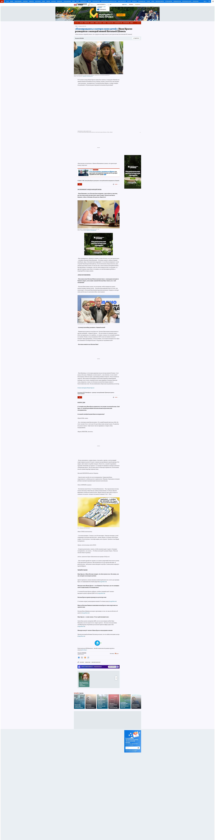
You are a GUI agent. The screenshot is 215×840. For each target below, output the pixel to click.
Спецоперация (18, 1)
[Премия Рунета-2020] (91, 4)
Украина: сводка (98, 22)
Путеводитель (168, 1)
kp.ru (117, 653)
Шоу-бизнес (82, 662)
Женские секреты (160, 1)
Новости (81, 22)
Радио (125, 4)
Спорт (77, 1)
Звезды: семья (87, 662)
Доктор (129, 1)
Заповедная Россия (118, 22)
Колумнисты (83, 1)
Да (98, 9)
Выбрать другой (103, 9)
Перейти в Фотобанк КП (88, 76)
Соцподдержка (67, 1)
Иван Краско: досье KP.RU (96, 662)
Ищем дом (59, 1)
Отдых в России (110, 22)
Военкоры (92, 22)
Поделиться (136, 38)
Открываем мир (141, 1)
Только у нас (86, 22)
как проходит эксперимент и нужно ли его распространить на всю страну (103, 173)
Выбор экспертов (122, 1)
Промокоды (195, 1)
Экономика (38, 1)
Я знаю (148, 1)
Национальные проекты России (108, 1)
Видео (11, 1)
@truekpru (84, 650)
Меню (2, 1)
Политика (25, 1)
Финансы (134, 1)
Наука (73, 1)
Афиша (89, 1)
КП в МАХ (104, 22)
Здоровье (53, 1)
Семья (152, 1)
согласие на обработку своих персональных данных (131, 750)
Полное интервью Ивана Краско (86, 388)
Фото (7, 1)
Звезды (48, 1)
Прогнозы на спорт (186, 1)
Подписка (137, 4)
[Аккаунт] (213, 1)
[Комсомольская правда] (80, 4)
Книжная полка (177, 1)
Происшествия (96, 1)
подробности (102, 581)
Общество (31, 1)
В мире (43, 1)
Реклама (131, 4)
